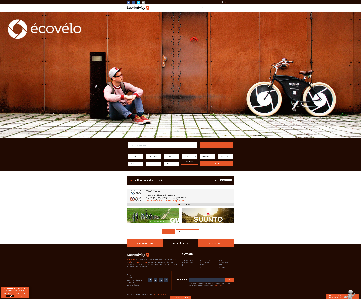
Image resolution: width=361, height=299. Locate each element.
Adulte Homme (188, 260)
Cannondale (224, 263)
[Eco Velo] (180, 75)
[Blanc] (135, 167)
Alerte (181, 204)
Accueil (179, 8)
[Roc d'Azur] (162, 215)
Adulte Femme (188, 263)
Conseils (201, 8)
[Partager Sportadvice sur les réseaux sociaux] (143, 2)
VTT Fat (204, 267)
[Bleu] (135, 169)
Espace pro (131, 283)
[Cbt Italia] (153, 169)
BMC (221, 260)
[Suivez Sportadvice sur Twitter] (138, 2)
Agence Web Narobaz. (159, 294)
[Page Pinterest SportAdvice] (166, 280)
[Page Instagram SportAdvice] (161, 280)
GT (221, 265)
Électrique (175, 201)
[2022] (171, 167)
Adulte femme (158, 201)
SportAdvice (131, 260)
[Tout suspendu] (207, 159)
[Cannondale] (153, 167)
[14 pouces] (225, 159)
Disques (181, 201)
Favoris (174, 204)
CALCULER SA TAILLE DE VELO (180, 298)
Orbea (151, 201)
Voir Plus (168, 232)
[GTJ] (217, 215)
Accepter (10, 296)
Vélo (147, 201)
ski (130, 262)
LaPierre (222, 267)
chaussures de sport (141, 262)
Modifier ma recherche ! (187, 232)
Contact (228, 8)
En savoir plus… (218, 285)
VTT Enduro (205, 263)
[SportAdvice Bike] (138, 8)
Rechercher (216, 145)
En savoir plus (20, 296)
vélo (176, 260)
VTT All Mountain (207, 260)
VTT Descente (206, 265)
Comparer (216, 163)
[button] (135, 156)
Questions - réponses (215, 8)
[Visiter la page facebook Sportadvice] (133, 2)
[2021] (171, 169)
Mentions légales (133, 285)
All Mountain (168, 201)
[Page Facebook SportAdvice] (150, 280)
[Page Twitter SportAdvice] (155, 280)
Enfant (185, 265)
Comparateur (190, 8)
